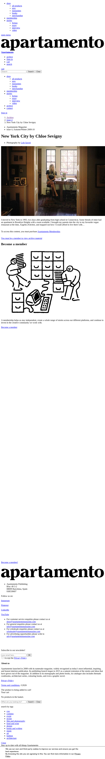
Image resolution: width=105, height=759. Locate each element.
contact (10, 108)
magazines (16, 11)
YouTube (5, 614)
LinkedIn (5, 610)
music (9, 731)
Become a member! (9, 562)
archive (10, 57)
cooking (10, 714)
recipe (9, 718)
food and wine (13, 723)
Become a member (9, 327)
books (14, 13)
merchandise (17, 15)
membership (12, 18)
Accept (92, 752)
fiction (15, 23)
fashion (10, 736)
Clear (38, 72)
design (9, 726)
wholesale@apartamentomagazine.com (23, 631)
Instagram (5, 600)
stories (9, 20)
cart (8, 62)
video (14, 30)
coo (8, 711)
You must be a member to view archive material (21, 238)
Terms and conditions (10, 685)
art (8, 733)
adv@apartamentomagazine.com (21, 636)
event (9, 716)
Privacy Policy (20, 658)
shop (9, 3)
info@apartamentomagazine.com (21, 626)
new (14, 8)
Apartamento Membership (48, 231)
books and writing (14, 728)
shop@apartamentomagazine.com (21, 621)
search (9, 64)
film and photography (16, 721)
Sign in (10, 59)
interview (16, 28)
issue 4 (9, 120)
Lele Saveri (26, 143)
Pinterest (4, 605)
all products (17, 6)
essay (14, 25)
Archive (10, 117)
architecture (12, 738)
